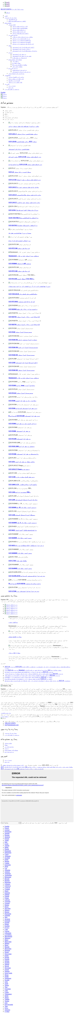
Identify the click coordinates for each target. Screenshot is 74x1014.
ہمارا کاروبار (14, 653)
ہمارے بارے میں (11, 17)
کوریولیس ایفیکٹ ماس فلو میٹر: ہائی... (23, 126)
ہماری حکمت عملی (15, 636)
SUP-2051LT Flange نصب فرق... (19, 469)
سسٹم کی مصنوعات (15, 59)
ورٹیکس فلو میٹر (19, 30)
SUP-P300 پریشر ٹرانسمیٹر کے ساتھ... (22, 408)
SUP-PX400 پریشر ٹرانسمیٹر (19, 439)
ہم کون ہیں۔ (13, 622)
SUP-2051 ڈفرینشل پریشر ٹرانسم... (21, 462)
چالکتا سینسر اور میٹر (21, 40)
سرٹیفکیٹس (12, 19)
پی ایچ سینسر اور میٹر (21, 38)
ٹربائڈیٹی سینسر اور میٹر (23, 44)
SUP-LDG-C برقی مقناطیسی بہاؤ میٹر (23, 134)
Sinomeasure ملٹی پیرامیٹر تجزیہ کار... (23, 256)
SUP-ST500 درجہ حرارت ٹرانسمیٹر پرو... (23, 591)
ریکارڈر (15, 61)
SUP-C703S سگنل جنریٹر (17, 560)
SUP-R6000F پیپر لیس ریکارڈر (20, 538)
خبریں (7, 84)
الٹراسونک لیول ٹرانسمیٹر (23, 47)
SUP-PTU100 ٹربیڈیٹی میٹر (19, 271)
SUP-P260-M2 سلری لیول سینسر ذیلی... (22, 340)
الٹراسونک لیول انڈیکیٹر (14, 767)
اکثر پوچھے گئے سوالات (17, 21)
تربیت (10, 87)
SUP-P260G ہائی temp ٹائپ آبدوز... (21, 385)
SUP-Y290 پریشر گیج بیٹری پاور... (21, 477)
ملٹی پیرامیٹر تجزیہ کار (22, 37)
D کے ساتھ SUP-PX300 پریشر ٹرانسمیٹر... (24, 416)
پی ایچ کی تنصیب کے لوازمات (19, 240)
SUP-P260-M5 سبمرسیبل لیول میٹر (21, 370)
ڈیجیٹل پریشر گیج (19, 58)
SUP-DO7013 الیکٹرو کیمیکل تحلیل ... (22, 225)
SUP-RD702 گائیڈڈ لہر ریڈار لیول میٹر (24, 317)
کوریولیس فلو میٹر (20, 26)
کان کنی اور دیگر (15, 82)
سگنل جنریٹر (17, 66)
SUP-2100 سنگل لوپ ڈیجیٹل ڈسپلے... (21, 515)
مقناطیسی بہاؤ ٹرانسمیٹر (18, 149)
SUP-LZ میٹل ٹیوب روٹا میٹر (19, 172)
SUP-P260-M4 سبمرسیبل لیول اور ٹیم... (23, 347)
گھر (6, 16)
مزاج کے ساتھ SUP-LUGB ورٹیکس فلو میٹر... (25, 164)
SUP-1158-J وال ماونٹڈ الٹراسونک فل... (23, 210)
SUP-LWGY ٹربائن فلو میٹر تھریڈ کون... (24, 202)
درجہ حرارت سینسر (19, 70)
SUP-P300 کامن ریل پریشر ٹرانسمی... (22, 400)
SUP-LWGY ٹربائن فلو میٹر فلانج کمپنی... (24, 195)
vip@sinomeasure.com (11, 725)
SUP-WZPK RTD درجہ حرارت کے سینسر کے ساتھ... (26, 576)
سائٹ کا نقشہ (7, 765)
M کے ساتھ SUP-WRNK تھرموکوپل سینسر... (24, 583)
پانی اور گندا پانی (16, 77)
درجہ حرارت (13, 68)
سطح (9, 45)
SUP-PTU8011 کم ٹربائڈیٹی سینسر (21, 301)
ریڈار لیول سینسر (26, 768)
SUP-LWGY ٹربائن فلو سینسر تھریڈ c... (23, 187)
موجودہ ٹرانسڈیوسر (16, 73)
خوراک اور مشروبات (16, 78)
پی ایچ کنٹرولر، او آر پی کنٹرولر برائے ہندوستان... (29, 286)
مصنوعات (8, 23)
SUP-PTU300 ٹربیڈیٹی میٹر (19, 248)
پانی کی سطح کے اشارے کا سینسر (49, 767)
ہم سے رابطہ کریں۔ (12, 89)
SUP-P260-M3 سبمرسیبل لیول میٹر (21, 355)
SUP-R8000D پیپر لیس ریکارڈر (20, 553)
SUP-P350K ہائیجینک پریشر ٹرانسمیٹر (23, 454)
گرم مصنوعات (18, 765)
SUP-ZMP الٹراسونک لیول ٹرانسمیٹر (23, 362)
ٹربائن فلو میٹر (19, 31)
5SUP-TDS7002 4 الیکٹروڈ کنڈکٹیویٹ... (23, 218)
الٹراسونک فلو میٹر (20, 33)
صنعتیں (7, 75)
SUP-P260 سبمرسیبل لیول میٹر (20, 332)
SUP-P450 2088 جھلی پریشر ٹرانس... (21, 446)
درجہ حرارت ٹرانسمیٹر (21, 71)
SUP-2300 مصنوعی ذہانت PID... (19, 492)
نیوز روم (12, 85)
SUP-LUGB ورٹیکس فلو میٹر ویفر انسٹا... (24, 179)
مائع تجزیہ (13, 35)
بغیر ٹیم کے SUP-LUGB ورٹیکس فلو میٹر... (24, 157)
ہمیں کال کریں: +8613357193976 (12, 9)
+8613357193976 (10, 723)
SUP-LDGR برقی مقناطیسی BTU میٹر (22, 141)
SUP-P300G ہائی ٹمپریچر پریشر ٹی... (22, 423)
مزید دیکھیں (6, 713)
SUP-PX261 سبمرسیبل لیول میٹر (20, 393)
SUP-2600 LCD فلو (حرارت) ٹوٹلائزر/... (22, 484)
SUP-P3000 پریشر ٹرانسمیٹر (19, 431)
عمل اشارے (16, 63)
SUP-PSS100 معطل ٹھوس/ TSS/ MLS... (21, 279)
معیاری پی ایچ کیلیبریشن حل (19, 233)
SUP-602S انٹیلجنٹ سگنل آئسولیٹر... (22, 530)
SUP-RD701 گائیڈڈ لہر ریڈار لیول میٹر (24, 324)
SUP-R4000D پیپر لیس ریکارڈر (20, 568)
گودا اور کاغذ (14, 80)
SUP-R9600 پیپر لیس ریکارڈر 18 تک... (22, 507)
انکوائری (4, 716)
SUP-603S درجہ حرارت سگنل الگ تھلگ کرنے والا (26, 545)
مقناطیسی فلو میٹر (20, 28)
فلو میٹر (12, 24)
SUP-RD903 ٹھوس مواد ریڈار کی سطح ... (22, 309)
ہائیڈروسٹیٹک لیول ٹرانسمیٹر (24, 51)
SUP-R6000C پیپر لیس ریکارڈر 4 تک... (22, 522)
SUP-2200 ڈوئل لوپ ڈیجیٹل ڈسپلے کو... (22, 500)
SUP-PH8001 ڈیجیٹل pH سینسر (19, 263)
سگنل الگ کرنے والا (19, 65)
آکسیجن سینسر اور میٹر (21, 42)
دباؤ (10, 52)
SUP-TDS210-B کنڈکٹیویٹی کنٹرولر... (22, 294)
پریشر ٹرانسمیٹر (19, 54)
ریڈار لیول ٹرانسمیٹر (21, 49)
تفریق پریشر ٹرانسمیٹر (21, 56)
